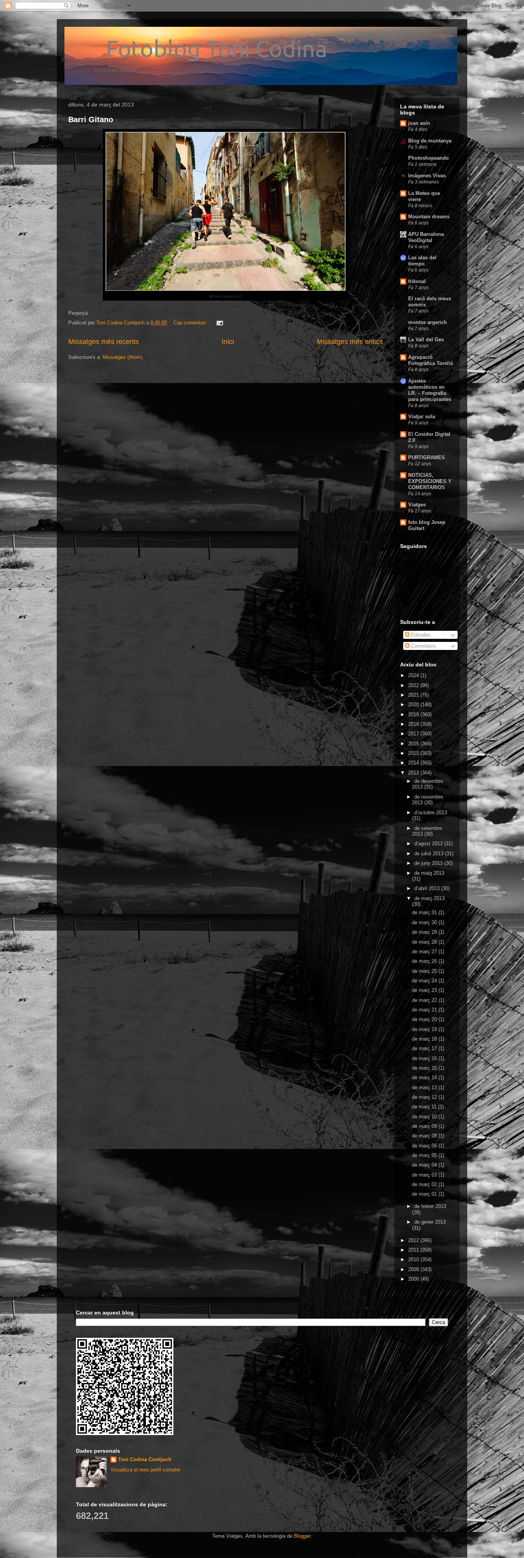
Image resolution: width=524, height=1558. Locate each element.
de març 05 (425, 1155)
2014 (414, 763)
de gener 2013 (430, 1222)
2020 (414, 704)
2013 (414, 773)
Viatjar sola (421, 416)
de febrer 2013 (430, 1206)
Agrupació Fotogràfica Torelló (430, 360)
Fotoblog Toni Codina (197, 48)
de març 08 (425, 1136)
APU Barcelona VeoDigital (426, 237)
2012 (414, 1240)
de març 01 (425, 1194)
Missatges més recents (103, 341)
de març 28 (425, 942)
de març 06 (425, 1146)
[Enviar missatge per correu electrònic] (219, 323)
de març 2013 (429, 898)
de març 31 (425, 912)
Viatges (417, 504)
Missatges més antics (350, 341)
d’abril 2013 (427, 888)
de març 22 (425, 1000)
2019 (414, 714)
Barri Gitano (90, 119)
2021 (414, 695)
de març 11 (425, 1107)
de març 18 (425, 1039)
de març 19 (425, 1029)
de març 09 (425, 1126)
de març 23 (425, 990)
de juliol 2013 (429, 853)
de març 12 (425, 1097)
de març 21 (425, 1010)
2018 (414, 724)
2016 (414, 743)
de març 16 (425, 1058)
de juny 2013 (429, 863)
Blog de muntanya (429, 141)
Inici (228, 341)
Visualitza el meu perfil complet (145, 1470)
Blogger (302, 1536)
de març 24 (425, 981)
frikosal (417, 281)
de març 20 (425, 1019)
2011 (414, 1250)
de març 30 (425, 922)
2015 (414, 753)
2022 (414, 685)
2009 (414, 1269)
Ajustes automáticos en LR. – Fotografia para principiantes (429, 390)
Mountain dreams (429, 216)
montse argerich (427, 322)
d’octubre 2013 (430, 812)
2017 (414, 733)
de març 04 (425, 1165)
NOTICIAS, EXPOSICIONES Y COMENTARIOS (429, 481)
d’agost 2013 (429, 843)
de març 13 (425, 1087)
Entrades (420, 635)
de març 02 (425, 1184)
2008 (414, 1279)
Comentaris (422, 646)
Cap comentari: (191, 323)
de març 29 (425, 932)
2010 (414, 1259)
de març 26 (425, 961)
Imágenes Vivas (427, 175)
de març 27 (425, 951)
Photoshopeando (428, 158)
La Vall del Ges (426, 339)
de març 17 (425, 1048)
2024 (414, 675)
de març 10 (425, 1116)
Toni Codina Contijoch (144, 1459)
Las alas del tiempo (422, 261)
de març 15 (425, 1068)
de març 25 (425, 971)
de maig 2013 (429, 873)
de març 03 (425, 1175)
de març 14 (425, 1077)
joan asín (419, 123)
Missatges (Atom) (122, 357)
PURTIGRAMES (426, 457)
